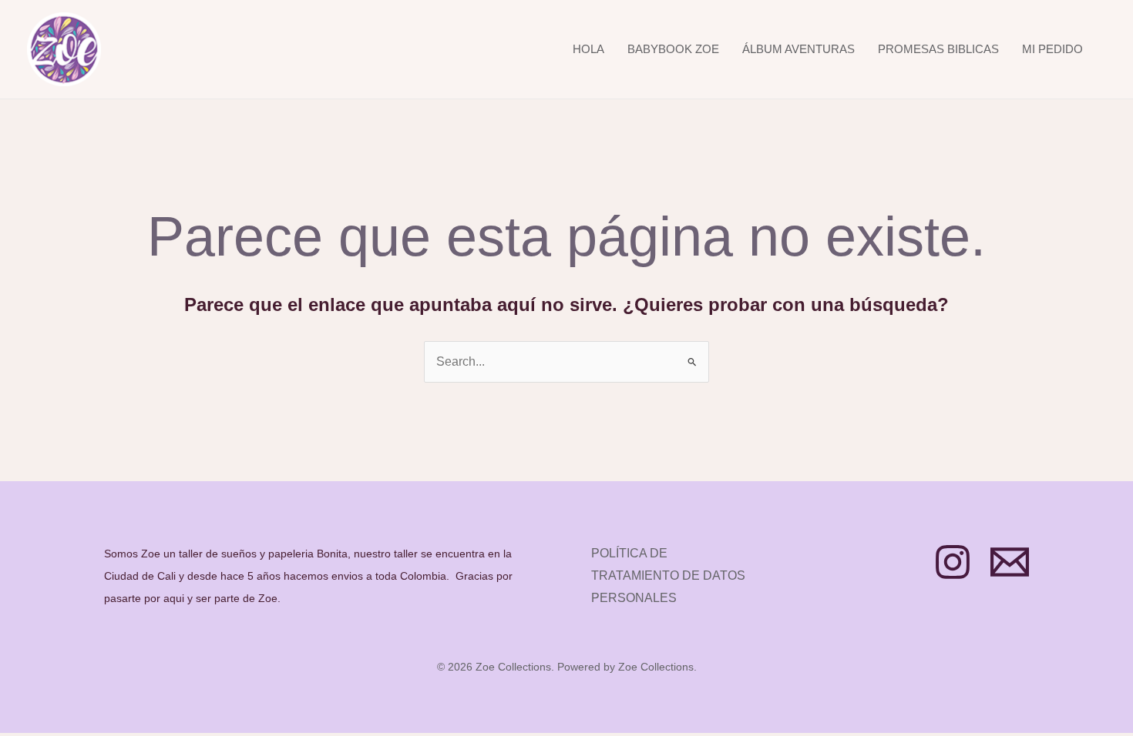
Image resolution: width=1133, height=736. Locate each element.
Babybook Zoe (673, 48)
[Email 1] (1009, 562)
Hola (588, 48)
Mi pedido (1052, 48)
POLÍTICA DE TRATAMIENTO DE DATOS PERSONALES (668, 575)
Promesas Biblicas (938, 48)
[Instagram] (952, 562)
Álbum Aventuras (798, 48)
